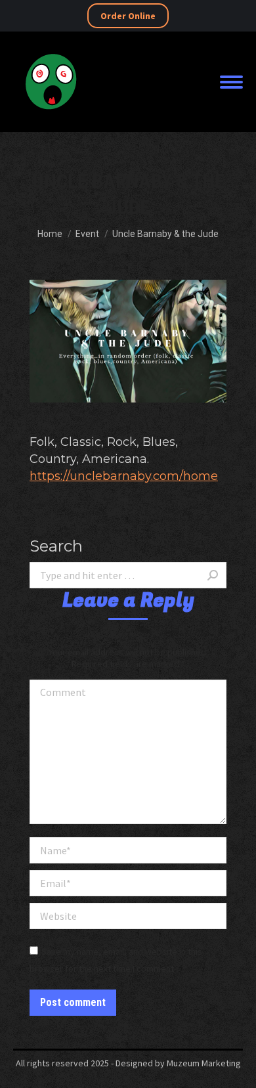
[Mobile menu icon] (231, 82)
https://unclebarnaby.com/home (124, 476)
